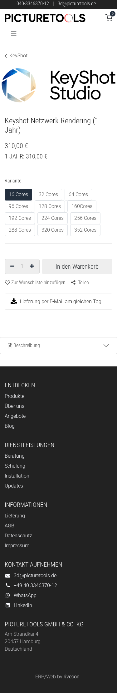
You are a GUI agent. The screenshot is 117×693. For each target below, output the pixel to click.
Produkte (14, 396)
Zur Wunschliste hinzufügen (38, 282)
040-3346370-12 (33, 4)
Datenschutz (18, 536)
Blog (10, 426)
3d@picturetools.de (77, 4)
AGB (9, 526)
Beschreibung (26, 345)
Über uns (14, 406)
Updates (14, 486)
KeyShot (18, 56)
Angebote (15, 416)
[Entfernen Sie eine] (11, 266)
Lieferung (15, 516)
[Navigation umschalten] (13, 32)
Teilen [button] (83, 282)
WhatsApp (25, 595)
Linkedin (23, 605)
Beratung (15, 456)
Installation (17, 476)
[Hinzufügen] (32, 266)
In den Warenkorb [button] (77, 266)
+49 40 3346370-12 (35, 585)
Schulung (15, 466)
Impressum (17, 546)
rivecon (72, 677)
